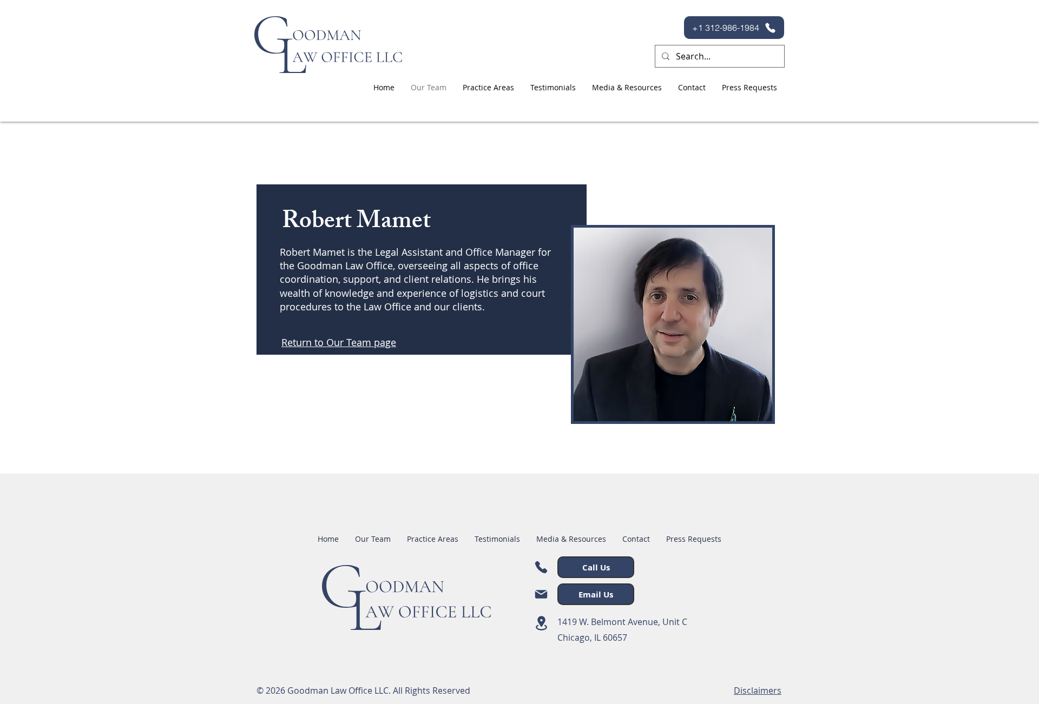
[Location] (541, 623)
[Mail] (541, 594)
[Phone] (541, 567)
